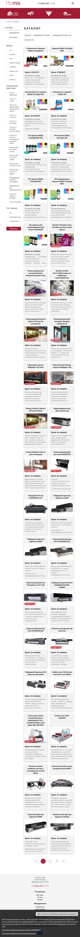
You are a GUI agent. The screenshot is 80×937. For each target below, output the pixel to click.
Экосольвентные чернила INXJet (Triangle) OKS (35, 93)
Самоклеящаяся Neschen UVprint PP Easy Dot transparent (36, 321)
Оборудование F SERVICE (41, 35)
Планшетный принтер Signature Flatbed (62, 815)
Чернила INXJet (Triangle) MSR (62, 49)
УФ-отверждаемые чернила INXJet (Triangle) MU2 (62, 181)
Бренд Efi (28, 35)
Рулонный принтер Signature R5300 (36, 815)
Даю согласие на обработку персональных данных (56, 914)
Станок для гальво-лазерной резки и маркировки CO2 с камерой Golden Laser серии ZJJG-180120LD (36, 720)
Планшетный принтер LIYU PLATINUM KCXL (62, 540)
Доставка (40, 895)
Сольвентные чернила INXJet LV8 (62, 93)
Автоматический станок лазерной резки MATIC (62, 767)
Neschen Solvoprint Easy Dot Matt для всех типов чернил (62, 227)
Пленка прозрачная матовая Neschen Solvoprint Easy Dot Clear (35, 273)
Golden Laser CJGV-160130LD (62, 717)
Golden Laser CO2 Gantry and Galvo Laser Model (62, 673)
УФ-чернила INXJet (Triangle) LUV (62, 136)
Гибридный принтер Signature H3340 (35, 540)
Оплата (40, 897)
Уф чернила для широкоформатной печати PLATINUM (36, 227)
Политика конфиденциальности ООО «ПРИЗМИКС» (21, 930)
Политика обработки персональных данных (19, 933)
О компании (40, 892)
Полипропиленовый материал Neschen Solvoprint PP (62, 321)
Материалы (13, 37)
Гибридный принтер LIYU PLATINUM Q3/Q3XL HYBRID (62, 585)
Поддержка (40, 907)
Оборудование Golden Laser (62, 35)
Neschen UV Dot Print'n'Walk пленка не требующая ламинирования (62, 274)
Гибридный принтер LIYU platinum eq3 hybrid (35, 673)
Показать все (29, 40)
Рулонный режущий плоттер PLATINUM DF (62, 453)
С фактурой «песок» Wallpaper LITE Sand (35, 366)
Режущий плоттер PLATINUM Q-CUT (35, 497)
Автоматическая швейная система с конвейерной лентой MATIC (35, 769)
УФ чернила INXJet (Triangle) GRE (35, 180)
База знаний (40, 909)
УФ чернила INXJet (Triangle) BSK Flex (35, 136)
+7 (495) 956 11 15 (46, 3)
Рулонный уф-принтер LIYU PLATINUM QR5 (35, 629)
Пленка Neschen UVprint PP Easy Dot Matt (35, 409)
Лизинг (40, 900)
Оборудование (14, 33)
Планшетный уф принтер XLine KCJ (62, 629)
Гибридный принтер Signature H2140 (62, 497)
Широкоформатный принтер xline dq (62, 409)
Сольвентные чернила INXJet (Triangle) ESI (35, 49)
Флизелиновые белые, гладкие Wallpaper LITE (62, 366)
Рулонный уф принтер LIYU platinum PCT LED (35, 584)
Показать (14, 229)
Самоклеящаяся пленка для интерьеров (35, 453)
